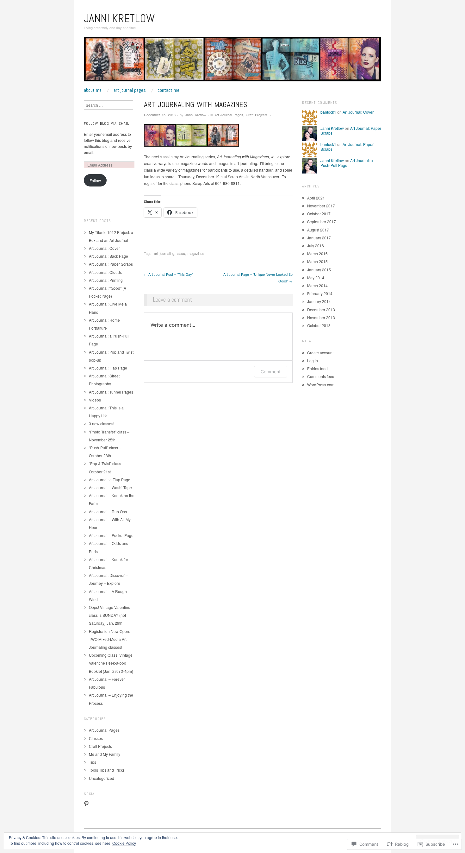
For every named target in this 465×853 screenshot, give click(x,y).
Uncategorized (101, 778)
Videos (95, 399)
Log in (312, 360)
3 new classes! (101, 423)
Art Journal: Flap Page (108, 367)
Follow (95, 180)
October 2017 (319, 213)
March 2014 (317, 285)
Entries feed (317, 368)
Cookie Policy (124, 843)
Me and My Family (104, 754)
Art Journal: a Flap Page (109, 479)
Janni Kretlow (119, 18)
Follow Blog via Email (106, 123)
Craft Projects (257, 114)
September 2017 (321, 221)
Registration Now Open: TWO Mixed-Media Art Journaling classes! (109, 639)
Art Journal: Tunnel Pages (111, 392)
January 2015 (319, 269)
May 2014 (315, 277)
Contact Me (168, 90)
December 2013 (321, 309)
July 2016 (315, 245)
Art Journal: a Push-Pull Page (346, 162)
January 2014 (319, 301)
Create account (320, 352)
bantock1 (328, 112)
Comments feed (320, 376)
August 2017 (318, 229)
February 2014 (319, 293)
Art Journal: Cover (104, 248)
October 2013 (319, 325)
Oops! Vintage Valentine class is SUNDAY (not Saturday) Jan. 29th (109, 615)
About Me (93, 90)
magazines (196, 253)
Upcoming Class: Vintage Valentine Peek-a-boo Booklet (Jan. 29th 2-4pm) (111, 662)
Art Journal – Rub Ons (108, 511)
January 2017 (319, 237)
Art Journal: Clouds (105, 272)
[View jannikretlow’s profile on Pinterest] (86, 803)
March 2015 (317, 261)
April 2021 (316, 197)
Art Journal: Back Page (108, 256)
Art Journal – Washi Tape (110, 487)
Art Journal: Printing (106, 280)
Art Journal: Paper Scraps (111, 264)
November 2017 (321, 205)
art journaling (164, 253)
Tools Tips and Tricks (107, 770)
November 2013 (321, 317)
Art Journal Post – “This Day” (168, 274)
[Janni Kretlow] (232, 61)
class (181, 253)
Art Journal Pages (130, 90)
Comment (271, 371)
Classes (96, 738)
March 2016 (317, 253)
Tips (92, 762)
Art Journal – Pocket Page (111, 535)
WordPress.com (320, 384)
